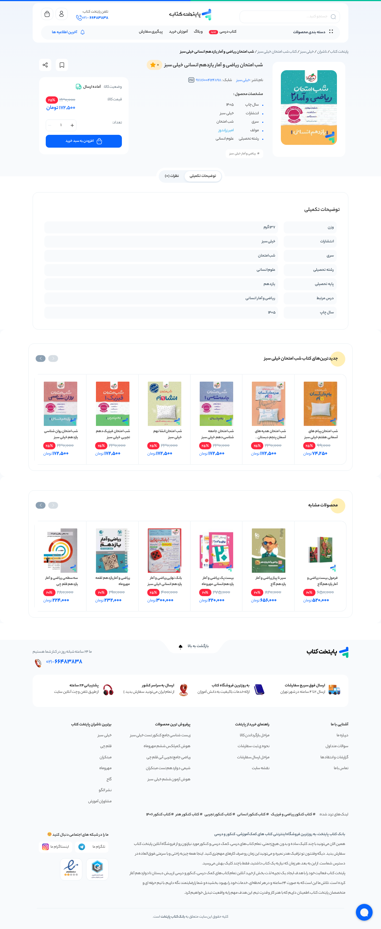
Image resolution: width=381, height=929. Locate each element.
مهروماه (105, 768)
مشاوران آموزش (100, 801)
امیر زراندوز (226, 130)
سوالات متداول (336, 746)
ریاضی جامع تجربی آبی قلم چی (168, 757)
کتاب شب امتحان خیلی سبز (277, 52)
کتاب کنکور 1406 (158, 814)
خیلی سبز (307, 52)
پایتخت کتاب (339, 52)
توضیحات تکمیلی (203, 176)
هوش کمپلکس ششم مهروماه (167, 746)
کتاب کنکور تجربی (218, 814)
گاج (109, 779)
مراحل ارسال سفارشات (253, 757)
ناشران (322, 52)
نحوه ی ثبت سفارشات (253, 746)
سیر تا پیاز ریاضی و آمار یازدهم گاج (271, 581)
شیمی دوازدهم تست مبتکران (168, 768)
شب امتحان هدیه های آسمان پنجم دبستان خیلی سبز (270, 437)
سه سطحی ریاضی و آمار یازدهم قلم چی (61, 581)
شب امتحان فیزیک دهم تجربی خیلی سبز (113, 434)
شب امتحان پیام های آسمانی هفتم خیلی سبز (321, 434)
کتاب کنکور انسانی (251, 814)
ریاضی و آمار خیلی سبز (243, 153)
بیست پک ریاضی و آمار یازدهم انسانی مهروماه (218, 581)
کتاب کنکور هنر (187, 814)
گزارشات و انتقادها (334, 757)
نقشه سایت (260, 768)
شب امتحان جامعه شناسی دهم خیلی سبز (218, 434)
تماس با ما (341, 768)
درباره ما (342, 735)
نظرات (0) (172, 176)
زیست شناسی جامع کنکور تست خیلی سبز (160, 735)
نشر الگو (105, 790)
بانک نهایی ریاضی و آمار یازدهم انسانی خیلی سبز (165, 581)
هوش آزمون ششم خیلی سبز (169, 779)
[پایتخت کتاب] (190, 14)
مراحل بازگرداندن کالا (254, 735)
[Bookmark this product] (61, 65)
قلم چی (106, 746)
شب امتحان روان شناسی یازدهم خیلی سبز (61, 434)
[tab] (203, 175)
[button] (53, 358)
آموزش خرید (178, 32)
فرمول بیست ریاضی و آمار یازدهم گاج (322, 581)
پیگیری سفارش (151, 32)
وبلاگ (198, 32)
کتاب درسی (228, 32)
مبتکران (106, 757)
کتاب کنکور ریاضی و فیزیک (291, 814)
